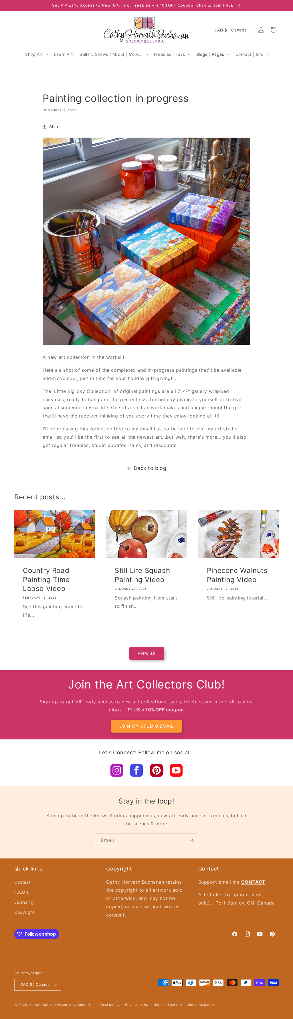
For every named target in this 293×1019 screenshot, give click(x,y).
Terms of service (168, 1005)
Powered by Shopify (74, 1005)
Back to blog (150, 468)
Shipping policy (201, 1005)
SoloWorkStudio (43, 1005)
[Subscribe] (191, 840)
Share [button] (55, 126)
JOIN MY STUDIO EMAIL (146, 726)
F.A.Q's (21, 892)
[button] (36, 54)
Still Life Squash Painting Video (142, 574)
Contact (22, 882)
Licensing (23, 902)
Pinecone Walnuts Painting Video (237, 574)
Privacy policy (137, 1005)
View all (147, 653)
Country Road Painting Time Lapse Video (46, 579)
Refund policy (107, 1005)
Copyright (24, 912)
